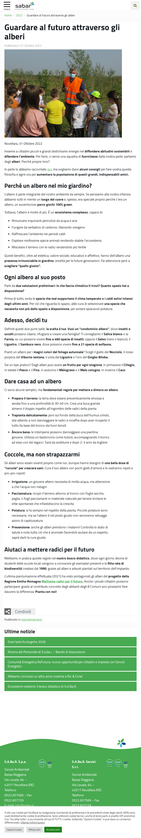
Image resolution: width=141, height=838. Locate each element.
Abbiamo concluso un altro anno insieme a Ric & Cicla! (45, 676)
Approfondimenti (31, 619)
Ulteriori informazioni (33, 822)
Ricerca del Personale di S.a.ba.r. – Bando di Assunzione (46, 652)
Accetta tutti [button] (53, 829)
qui (49, 169)
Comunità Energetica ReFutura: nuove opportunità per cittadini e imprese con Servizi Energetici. (66, 664)
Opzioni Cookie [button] (14, 829)
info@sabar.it (24, 805)
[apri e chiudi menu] (7, 4)
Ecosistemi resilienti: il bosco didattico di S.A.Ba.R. (42, 686)
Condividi (23, 611)
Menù (7, 9)
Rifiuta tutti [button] (35, 829)
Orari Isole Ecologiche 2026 (27, 641)
